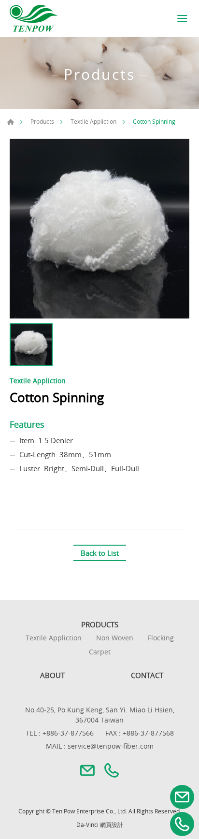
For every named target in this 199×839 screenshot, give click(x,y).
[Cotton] (99, 228)
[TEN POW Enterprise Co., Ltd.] (34, 18)
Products (42, 121)
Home (10, 121)
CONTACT (147, 675)
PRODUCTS (99, 624)
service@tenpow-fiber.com (111, 746)
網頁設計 (111, 824)
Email (182, 797)
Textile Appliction (93, 121)
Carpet (100, 652)
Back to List (100, 553)
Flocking (161, 638)
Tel (182, 824)
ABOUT (52, 675)
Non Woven (114, 638)
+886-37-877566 (68, 733)
